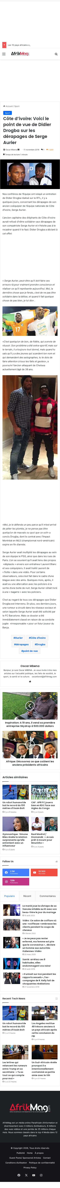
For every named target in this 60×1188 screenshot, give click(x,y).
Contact (47, 1158)
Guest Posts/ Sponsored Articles (25, 1158)
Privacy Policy (30, 1167)
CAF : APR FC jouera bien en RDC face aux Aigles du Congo (43, 805)
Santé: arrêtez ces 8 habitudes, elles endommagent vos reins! (36, 962)
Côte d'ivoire (38, 637)
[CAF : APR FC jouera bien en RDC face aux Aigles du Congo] (44, 792)
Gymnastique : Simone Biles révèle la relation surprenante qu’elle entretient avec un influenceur (15, 840)
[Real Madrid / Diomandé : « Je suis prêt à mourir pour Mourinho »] (44, 824)
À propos (39, 1153)
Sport (17, 106)
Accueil (9, 106)
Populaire (9, 896)
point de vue (30, 650)
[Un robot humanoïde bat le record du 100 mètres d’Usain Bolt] (15, 792)
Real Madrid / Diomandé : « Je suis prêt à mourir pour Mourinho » (42, 838)
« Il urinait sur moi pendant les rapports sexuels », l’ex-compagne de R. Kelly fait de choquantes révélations (39, 979)
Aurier (19, 637)
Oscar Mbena (11, 149)
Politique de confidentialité (42, 1162)
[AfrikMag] (20, 53)
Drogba (40, 644)
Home (30, 1153)
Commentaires (48, 896)
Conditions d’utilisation (16, 1162)
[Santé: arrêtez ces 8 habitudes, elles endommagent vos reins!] (11, 963)
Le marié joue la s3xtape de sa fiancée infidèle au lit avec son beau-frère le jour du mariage (39, 909)
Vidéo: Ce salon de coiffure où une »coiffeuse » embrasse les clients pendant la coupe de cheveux (39, 925)
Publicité (21, 1153)
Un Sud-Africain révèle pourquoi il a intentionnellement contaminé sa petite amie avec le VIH (44, 1069)
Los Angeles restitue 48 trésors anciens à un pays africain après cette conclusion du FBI (44, 1030)
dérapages (22, 644)
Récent (27, 896)
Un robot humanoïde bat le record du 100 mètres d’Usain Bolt (14, 805)
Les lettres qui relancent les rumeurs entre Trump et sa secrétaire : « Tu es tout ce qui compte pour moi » (14, 1070)
